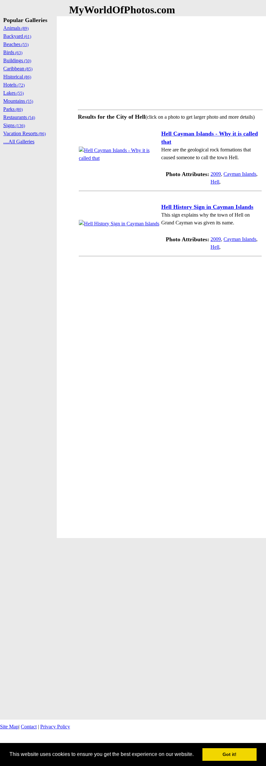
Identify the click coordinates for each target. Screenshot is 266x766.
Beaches (16, 44)
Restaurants (19, 117)
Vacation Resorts (24, 133)
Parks (13, 109)
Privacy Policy (55, 726)
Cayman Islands (240, 174)
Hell (215, 182)
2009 (216, 174)
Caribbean (17, 68)
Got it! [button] (229, 754)
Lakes (13, 93)
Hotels (14, 85)
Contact (29, 726)
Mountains (18, 101)
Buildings (17, 60)
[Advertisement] (170, 61)
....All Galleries (18, 141)
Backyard (17, 36)
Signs (14, 125)
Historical (17, 76)
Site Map (9, 726)
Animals (16, 28)
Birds (12, 52)
